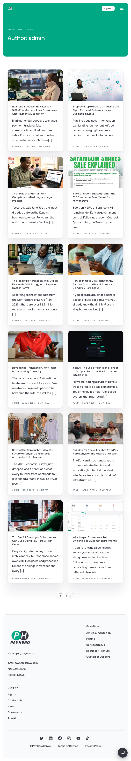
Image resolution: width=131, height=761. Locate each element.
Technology (42, 164)
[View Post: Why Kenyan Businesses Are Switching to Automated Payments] (95, 515)
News (97, 164)
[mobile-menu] (120, 8)
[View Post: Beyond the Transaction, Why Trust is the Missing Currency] (35, 346)
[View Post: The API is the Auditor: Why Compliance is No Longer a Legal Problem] (35, 172)
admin (15, 146)
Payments (29, 77)
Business (18, 77)
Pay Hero (29, 164)
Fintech (89, 77)
